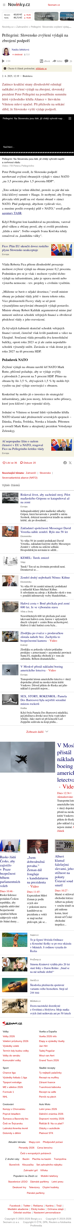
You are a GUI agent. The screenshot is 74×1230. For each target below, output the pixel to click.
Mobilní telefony (49, 1176)
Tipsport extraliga (12, 1082)
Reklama (38, 1205)
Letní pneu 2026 (48, 1109)
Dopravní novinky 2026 (51, 1118)
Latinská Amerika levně (15, 1128)
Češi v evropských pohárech (35, 1153)
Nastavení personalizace (47, 1212)
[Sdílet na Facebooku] (65, 462)
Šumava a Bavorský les (15, 1118)
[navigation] (4, 5)
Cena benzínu (44, 1147)
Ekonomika (25, 536)
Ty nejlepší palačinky (50, 1072)
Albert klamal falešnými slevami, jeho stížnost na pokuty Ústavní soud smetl (64, 870)
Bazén (26, 1159)
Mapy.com (34, 1142)
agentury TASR (12, 213)
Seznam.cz (54, 4)
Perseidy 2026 (26, 1147)
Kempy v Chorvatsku (14, 1109)
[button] (70, 118)
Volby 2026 (9, 1036)
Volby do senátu (11, 1055)
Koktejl (23, 645)
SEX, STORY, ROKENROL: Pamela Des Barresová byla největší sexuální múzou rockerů (43, 700)
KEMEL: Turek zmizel (34, 558)
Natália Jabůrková (20, 49)
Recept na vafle (47, 1092)
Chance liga (9, 1072)
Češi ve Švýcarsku (13, 1123)
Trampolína (60, 1159)
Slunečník (14, 1164)
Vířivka (44, 1170)
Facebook (15, 1205)
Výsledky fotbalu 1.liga (15, 1077)
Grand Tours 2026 (49, 1060)
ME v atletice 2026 (13, 1087)
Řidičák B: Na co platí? (51, 1123)
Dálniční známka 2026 (51, 1113)
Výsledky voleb (11, 1046)
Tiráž (59, 1205)
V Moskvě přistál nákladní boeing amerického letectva (41, 668)
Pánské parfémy (36, 1193)
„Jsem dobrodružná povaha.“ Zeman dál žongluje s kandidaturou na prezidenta (37, 869)
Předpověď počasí (53, 1142)
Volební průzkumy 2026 (15, 1041)
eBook (47, 61)
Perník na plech (47, 1096)
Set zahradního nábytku (49, 1164)
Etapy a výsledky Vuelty (52, 1041)
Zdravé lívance (47, 1082)
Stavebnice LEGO (18, 1181)
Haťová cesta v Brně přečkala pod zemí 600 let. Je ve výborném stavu (45, 605)
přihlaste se (41, 68)
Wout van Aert (46, 1055)
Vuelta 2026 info (48, 1036)
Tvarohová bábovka (50, 1087)
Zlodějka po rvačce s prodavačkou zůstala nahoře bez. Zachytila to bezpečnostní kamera (41, 637)
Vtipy (22, 562)
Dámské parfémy (39, 1181)
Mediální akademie (18, 1209)
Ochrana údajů (55, 1209)
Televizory (34, 1187)
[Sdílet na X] (70, 462)
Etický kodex (38, 1209)
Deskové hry (19, 1187)
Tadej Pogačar (47, 1050)
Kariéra (50, 1205)
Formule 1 (8, 1092)
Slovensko (45, 472)
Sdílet (59, 61)
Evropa (5, 254)
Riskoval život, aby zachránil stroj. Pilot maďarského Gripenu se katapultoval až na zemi (45, 498)
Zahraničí (31, 472)
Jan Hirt (43, 1046)
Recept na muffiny (49, 1077)
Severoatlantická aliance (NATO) (20, 477)
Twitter (26, 1205)
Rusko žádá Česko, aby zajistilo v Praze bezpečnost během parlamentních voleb (10, 871)
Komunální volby (12, 1060)
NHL (5, 1096)
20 (71, 61)
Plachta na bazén (41, 1159)
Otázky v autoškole (49, 1128)
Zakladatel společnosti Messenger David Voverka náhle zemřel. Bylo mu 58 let (45, 530)
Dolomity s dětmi (12, 1133)
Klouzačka (28, 1164)
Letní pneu (57, 1181)
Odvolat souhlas (22, 1212)
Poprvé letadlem (11, 1113)
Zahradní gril (31, 1170)
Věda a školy (26, 611)
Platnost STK (46, 1133)
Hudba (23, 708)
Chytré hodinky (51, 1187)
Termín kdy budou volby (16, 1050)
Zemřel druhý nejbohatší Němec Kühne (45, 577)
